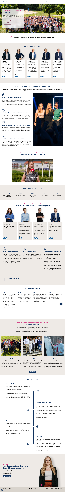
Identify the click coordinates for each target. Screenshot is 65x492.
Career (55, 1)
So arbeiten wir (6, 25)
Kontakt (47, 488)
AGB (61, 488)
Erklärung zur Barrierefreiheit (57, 490)
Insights (46, 1)
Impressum (52, 488)
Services (37, 1)
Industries (42, 1)
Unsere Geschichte (7, 24)
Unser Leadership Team (8, 20)
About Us (50, 1)
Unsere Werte (6, 22)
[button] (61, 304)
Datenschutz (57, 488)
